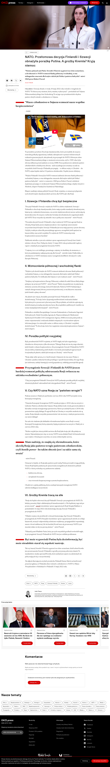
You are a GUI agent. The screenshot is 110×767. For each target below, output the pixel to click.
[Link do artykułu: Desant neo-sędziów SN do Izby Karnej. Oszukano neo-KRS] (84, 617)
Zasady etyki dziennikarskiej (65, 728)
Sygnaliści (32, 742)
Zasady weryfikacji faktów (64, 724)
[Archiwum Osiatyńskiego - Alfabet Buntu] (44, 755)
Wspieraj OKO (33, 728)
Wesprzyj (95, 3)
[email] (79, 576)
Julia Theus (38, 591)
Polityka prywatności (62, 735)
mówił (38, 506)
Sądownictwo (8, 630)
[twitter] (74, 576)
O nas (30, 724)
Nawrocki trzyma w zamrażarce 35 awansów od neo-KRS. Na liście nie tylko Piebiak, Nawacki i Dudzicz (18, 635)
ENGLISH (32, 745)
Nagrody (31, 735)
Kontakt (31, 738)
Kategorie (30, 3)
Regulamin (59, 731)
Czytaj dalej (27, 643)
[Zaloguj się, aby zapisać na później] (31, 630)
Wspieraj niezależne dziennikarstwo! (12, 727)
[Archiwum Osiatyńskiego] (65, 755)
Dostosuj (85, 761)
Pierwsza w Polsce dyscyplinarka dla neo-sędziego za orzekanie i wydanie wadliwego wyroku (50, 635)
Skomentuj (10, 90)
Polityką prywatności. (26, 761)
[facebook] (70, 576)
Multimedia (40, 3)
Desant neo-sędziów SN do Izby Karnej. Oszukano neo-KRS (82, 634)
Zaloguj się (33, 682)
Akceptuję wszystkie (100, 761)
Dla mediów (60, 738)
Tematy (20, 3)
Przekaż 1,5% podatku (35, 731)
